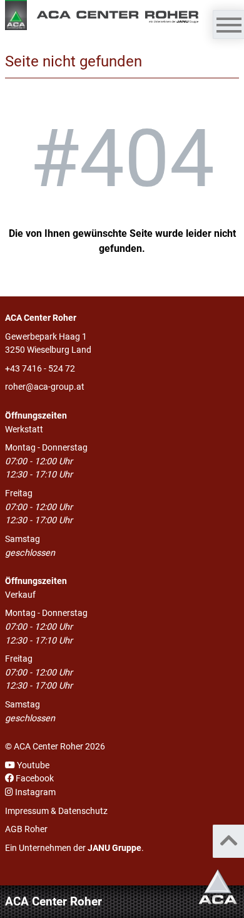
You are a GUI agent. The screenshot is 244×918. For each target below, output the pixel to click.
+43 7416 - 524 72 (40, 368)
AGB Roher (26, 829)
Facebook (34, 778)
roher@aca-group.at (44, 387)
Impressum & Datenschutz (56, 811)
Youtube (32, 765)
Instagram (34, 792)
